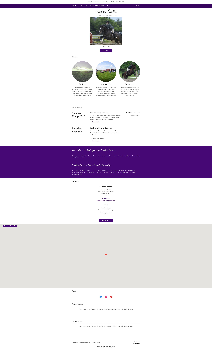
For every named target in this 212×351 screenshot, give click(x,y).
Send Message (106, 220)
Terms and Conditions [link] (106, 346)
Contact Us (106, 50)
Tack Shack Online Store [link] (96, 5)
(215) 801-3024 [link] (120, 1)
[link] (139, 6)
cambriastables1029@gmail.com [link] (106, 200)
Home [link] (74, 5)
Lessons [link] (81, 5)
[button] (109, 6)
